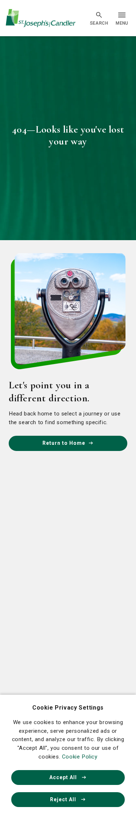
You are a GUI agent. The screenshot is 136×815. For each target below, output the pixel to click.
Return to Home (63, 443)
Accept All (63, 777)
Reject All (64, 799)
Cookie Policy (80, 756)
